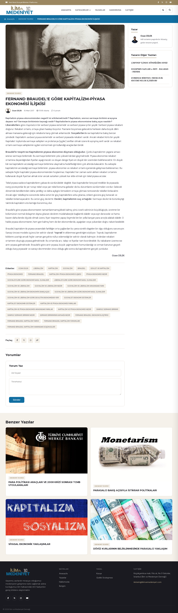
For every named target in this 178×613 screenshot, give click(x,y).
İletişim (62, 586)
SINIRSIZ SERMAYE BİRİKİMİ (107, 309)
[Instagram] (167, 2)
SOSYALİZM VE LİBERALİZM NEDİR (48, 286)
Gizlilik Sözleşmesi (104, 577)
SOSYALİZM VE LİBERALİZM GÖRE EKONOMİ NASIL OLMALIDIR (80, 292)
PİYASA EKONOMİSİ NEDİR (96, 274)
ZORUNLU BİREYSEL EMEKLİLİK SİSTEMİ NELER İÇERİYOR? (147, 79)
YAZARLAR (100, 10)
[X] (162, 2)
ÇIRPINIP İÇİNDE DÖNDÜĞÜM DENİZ (149, 63)
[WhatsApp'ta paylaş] (30, 340)
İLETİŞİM (129, 10)
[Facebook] (159, 2)
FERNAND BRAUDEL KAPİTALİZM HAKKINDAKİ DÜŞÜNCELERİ (31, 327)
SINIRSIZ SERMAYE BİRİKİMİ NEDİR (21, 315)
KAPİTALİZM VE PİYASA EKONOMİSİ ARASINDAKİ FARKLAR (30, 309)
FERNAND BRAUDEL (36, 274)
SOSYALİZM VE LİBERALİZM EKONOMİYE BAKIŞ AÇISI (28, 292)
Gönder (16, 400)
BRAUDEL (81, 268)
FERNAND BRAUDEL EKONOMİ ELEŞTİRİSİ (91, 315)
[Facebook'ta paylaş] (17, 340)
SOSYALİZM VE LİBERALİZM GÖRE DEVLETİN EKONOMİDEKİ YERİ (33, 298)
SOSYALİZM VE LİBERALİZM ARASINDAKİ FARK (85, 286)
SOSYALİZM (67, 268)
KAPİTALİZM (53, 268)
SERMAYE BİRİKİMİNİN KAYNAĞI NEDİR (55, 315)
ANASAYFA (66, 10)
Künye (99, 573)
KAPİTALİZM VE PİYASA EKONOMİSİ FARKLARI (58, 303)
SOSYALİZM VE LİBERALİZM (18, 286)
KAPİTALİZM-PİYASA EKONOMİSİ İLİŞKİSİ (65, 274)
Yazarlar (62, 577)
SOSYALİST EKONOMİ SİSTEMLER (77, 298)
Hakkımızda (64, 582)
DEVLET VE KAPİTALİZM (100, 268)
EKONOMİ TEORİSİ (25, 19)
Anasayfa (10, 19)
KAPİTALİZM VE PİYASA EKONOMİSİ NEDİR (74, 309)
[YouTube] (171, 2)
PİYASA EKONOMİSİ (15, 274)
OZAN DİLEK (23, 268)
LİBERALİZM (38, 268)
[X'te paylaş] (24, 340)
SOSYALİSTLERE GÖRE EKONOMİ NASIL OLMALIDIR (28, 280)
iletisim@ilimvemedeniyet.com (147, 582)
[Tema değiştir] (163, 10)
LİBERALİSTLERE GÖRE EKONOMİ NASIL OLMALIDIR (75, 280)
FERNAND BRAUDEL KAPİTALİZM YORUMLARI (62, 321)
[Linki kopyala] (37, 340)
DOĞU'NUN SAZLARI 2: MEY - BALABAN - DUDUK (149, 70)
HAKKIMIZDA (115, 10)
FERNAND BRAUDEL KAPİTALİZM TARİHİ (23, 321)
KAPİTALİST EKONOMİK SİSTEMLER (21, 303)
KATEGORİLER (82, 10)
